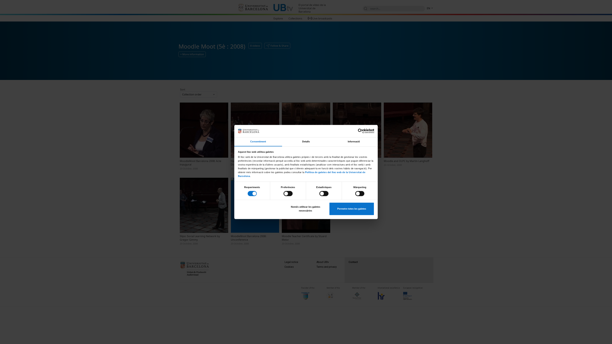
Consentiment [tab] (258, 141)
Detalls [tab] (306, 141)
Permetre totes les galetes (351, 208)
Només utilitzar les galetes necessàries (305, 208)
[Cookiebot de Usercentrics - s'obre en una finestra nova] (360, 131)
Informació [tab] (354, 141)
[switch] (288, 193)
